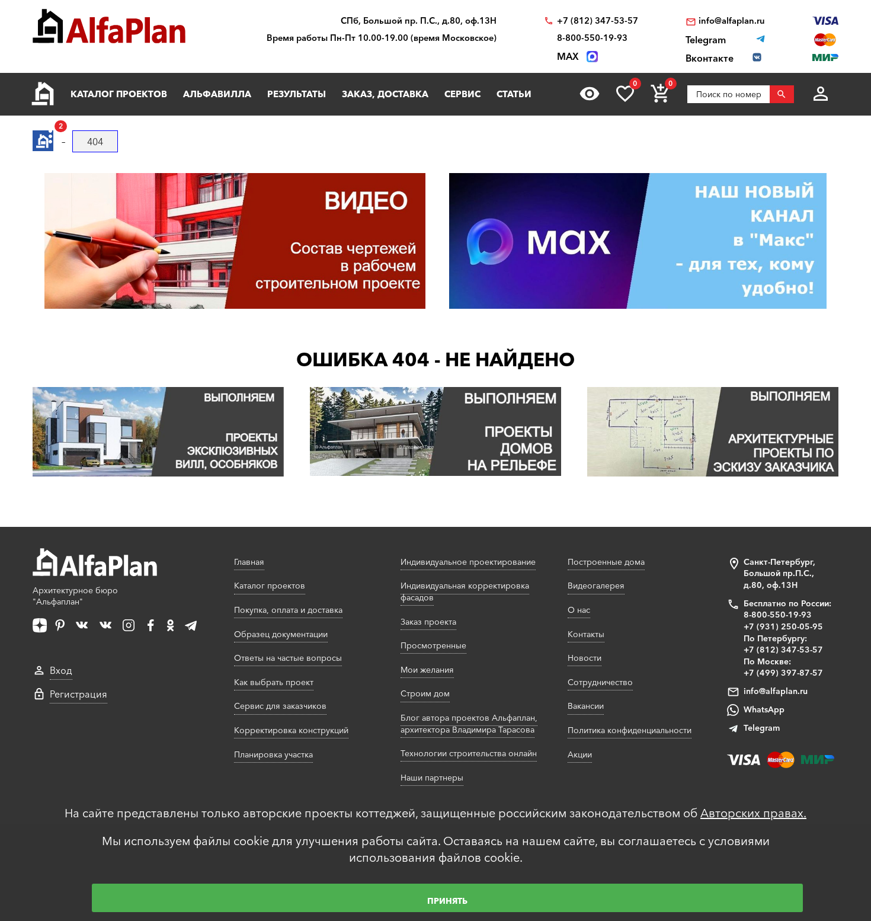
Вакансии (586, 706)
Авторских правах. (753, 813)
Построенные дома (606, 562)
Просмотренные (433, 645)
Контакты (586, 634)
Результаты (296, 94)
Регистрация (78, 694)
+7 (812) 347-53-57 (597, 21)
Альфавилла (217, 94)
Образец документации (281, 634)
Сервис (462, 94)
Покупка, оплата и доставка (288, 610)
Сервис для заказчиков (280, 706)
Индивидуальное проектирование (468, 562)
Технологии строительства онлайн (469, 753)
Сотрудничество (600, 682)
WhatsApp (764, 709)
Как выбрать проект (273, 682)
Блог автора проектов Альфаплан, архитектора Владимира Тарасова (469, 723)
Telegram (762, 727)
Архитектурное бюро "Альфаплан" (75, 596)
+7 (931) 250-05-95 (783, 626)
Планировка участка (273, 754)
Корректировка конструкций (291, 730)
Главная (249, 562)
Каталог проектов (119, 94)
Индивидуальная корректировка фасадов (465, 591)
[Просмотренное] (589, 93)
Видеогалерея (596, 585)
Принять (447, 901)
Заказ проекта (428, 621)
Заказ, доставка (385, 94)
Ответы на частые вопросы (288, 658)
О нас (579, 610)
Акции (580, 754)
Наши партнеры (432, 777)
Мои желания (427, 669)
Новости (584, 658)
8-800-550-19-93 (592, 38)
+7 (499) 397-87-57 (783, 672)
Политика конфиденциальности (629, 730)
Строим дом (425, 693)
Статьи (514, 94)
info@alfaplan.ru (732, 21)
